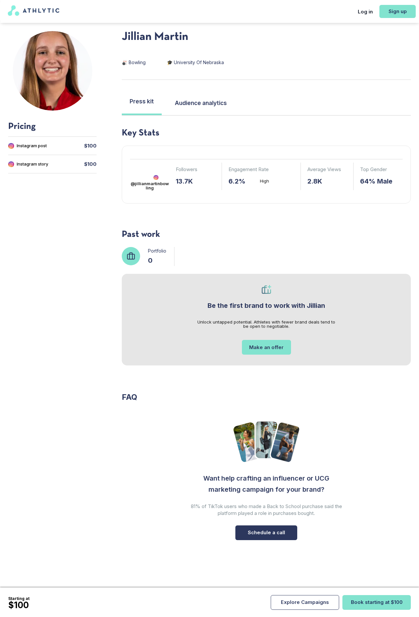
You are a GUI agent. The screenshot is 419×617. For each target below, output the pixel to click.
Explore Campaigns (305, 602)
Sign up (398, 11)
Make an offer (266, 347)
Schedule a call (266, 532)
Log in (365, 12)
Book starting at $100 (377, 602)
